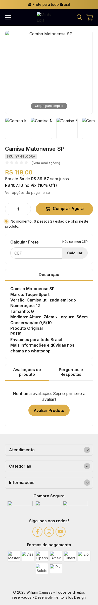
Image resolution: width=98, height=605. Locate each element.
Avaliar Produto (49, 410)
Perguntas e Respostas (71, 372)
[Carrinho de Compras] (89, 17)
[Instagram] (49, 532)
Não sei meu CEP (75, 242)
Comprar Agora (68, 208)
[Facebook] (37, 532)
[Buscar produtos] (79, 16)
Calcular (74, 253)
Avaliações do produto (27, 372)
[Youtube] (61, 532)
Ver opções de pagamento (27, 192)
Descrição (49, 274)
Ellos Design (76, 597)
